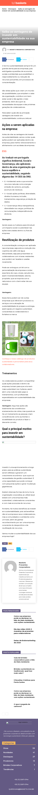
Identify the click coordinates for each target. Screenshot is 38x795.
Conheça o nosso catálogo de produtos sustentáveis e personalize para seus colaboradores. (18, 361)
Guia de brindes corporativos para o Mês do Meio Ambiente (24, 660)
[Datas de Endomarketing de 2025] (7, 643)
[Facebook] (17, 740)
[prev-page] (3, 714)
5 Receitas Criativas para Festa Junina (24, 681)
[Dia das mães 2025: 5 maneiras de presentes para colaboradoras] (7, 631)
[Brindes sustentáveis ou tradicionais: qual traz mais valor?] (7, 671)
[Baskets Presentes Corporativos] (4, 50)
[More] (31, 59)
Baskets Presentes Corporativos (22, 49)
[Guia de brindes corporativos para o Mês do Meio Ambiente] (7, 660)
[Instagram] (19, 740)
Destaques (12, 9)
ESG (4, 151)
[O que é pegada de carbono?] (7, 706)
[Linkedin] (21, 740)
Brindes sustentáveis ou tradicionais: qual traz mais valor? (24, 671)
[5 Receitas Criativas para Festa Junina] (7, 682)
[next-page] (6, 714)
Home (4, 9)
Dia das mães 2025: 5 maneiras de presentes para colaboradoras (24, 631)
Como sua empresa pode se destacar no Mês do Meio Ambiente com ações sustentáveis (24, 619)
